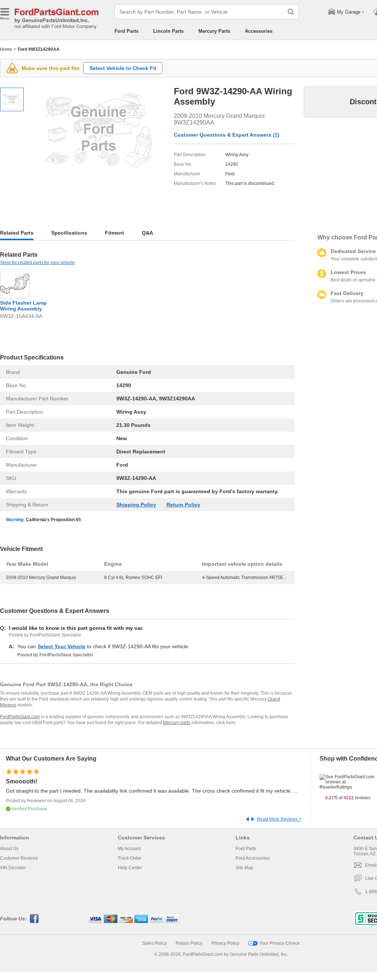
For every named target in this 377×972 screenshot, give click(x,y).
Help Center (130, 867)
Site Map (244, 867)
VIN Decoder (13, 867)
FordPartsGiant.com (20, 716)
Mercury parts (176, 722)
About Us (9, 848)
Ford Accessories (253, 858)
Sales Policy (154, 943)
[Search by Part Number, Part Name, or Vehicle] (290, 11)
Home (6, 49)
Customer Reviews (19, 858)
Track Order (129, 858)
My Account (129, 848)
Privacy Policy (225, 943)
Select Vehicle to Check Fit (122, 68)
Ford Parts (126, 31)
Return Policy (183, 505)
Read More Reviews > (279, 819)
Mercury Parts (214, 31)
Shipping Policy (136, 505)
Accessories (258, 31)
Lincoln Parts (168, 31)
